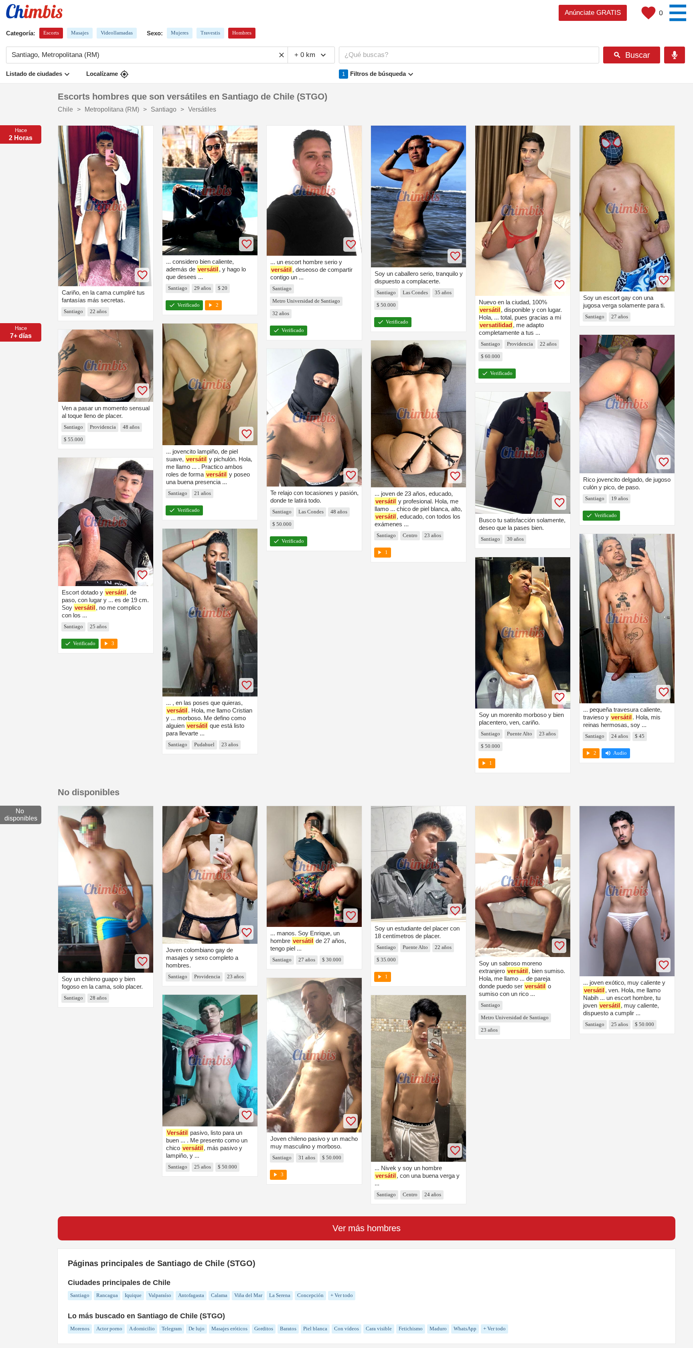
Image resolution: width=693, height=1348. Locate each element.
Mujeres (179, 33)
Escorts (51, 33)
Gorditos (263, 1329)
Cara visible (379, 1329)
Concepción (310, 1295)
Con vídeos (346, 1329)
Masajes (80, 33)
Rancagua (107, 1295)
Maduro (438, 1329)
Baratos (288, 1329)
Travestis (210, 33)
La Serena (279, 1295)
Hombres (241, 33)
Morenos (79, 1329)
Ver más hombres (366, 1228)
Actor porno (109, 1329)
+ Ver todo (341, 1295)
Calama (219, 1295)
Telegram (172, 1329)
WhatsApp (465, 1329)
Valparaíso (159, 1295)
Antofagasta (191, 1295)
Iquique (133, 1295)
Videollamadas (117, 33)
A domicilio (142, 1329)
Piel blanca (315, 1329)
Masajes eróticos (229, 1329)
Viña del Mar (248, 1295)
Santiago (79, 1295)
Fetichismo (411, 1329)
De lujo (196, 1329)
